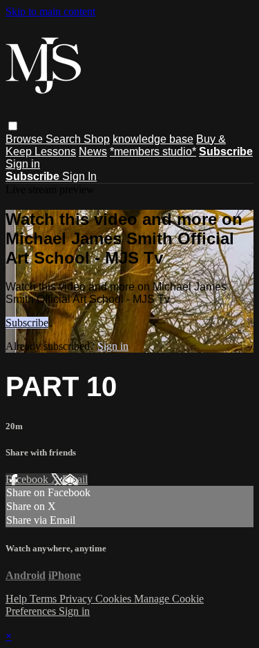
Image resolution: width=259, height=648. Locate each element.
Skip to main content (50, 11)
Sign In (79, 176)
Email (75, 479)
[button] (12, 125)
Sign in (23, 164)
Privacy (77, 599)
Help (18, 599)
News (93, 151)
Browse (26, 139)
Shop (97, 139)
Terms (44, 599)
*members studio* (153, 151)
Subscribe (27, 322)
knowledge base (153, 139)
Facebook (28, 479)
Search (65, 139)
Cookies (114, 599)
